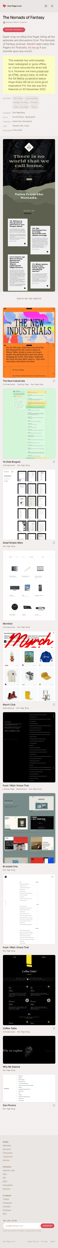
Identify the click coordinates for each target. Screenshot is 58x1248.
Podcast (34, 102)
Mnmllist (7, 623)
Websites (7, 1145)
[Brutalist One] (29, 828)
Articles (6, 1160)
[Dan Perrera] (29, 1088)
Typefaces (8, 1156)
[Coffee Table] (29, 990)
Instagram (7, 1203)
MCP (5, 1181)
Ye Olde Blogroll (11, 461)
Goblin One (17, 121)
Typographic (30, 117)
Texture (34, 107)
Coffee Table (10, 1028)
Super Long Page (21, 107)
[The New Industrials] (29, 342)
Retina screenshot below (31, 78)
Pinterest (7, 1210)
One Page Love (14, 6)
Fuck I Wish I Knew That (16, 785)
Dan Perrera (9, 1105)
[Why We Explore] (29, 1050)
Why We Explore (11, 1066)
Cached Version (13, 30)
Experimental (8, 708)
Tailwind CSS (17, 126)
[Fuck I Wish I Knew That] (29, 747)
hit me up (33, 47)
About (53, 1241)
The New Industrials (14, 380)
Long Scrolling (31, 98)
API (4, 1178)
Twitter (6, 1199)
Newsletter (8, 1185)
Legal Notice (32, 1241)
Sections (7, 1149)
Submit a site (9, 1170)
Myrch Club (9, 704)
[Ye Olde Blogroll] (29, 423)
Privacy (44, 1241)
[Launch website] (54, 381)
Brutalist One (10, 866)
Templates (7, 1153)
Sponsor (6, 1189)
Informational (9, 384)
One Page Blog (18, 112)
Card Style (18, 98)
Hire (4, 1174)
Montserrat (27, 121)
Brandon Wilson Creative (16, 22)
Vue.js (26, 126)
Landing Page (23, 384)
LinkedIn (7, 1206)
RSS (5, 1214)
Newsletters (21, 789)
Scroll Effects (18, 117)
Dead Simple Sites (13, 542)
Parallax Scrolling (21, 102)
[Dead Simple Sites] (29, 504)
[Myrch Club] (29, 666)
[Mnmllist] (29, 585)
